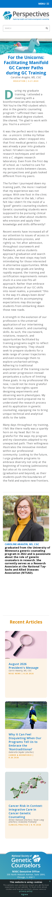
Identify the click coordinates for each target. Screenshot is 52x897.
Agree (24, 894)
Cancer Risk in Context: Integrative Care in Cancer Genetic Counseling (26, 811)
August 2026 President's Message (24, 666)
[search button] (47, 28)
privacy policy (25, 891)
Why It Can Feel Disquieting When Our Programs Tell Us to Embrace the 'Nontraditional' (25, 742)
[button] (44, 3)
